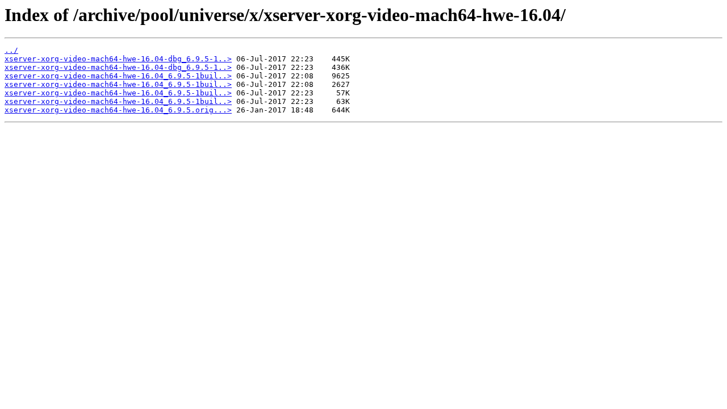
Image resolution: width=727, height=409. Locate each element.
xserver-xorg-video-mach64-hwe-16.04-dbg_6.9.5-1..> (118, 59)
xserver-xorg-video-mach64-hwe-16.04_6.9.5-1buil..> (118, 76)
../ (11, 50)
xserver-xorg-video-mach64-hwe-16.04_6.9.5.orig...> (118, 110)
